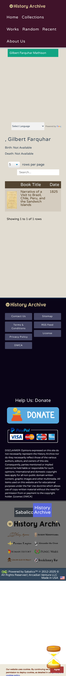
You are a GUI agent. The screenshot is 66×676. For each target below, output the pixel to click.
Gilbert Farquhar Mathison (28, 53)
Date (54, 185)
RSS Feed (47, 324)
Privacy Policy (19, 336)
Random (30, 29)
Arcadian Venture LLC (43, 575)
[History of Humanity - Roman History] (19, 551)
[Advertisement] (33, 89)
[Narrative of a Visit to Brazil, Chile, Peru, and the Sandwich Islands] (12, 200)
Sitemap (47, 316)
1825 (54, 192)
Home (12, 17)
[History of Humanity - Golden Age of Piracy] (19, 560)
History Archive (42, 510)
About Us (16, 41)
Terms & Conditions (18, 326)
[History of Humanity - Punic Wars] (46, 551)
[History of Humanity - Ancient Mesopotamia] (46, 534)
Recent (49, 29)
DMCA (18, 345)
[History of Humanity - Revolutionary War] (46, 560)
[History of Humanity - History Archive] (33, 524)
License (47, 333)
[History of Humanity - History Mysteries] (19, 534)
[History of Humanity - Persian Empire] (19, 543)
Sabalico (24, 512)
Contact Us (18, 316)
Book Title (31, 185)
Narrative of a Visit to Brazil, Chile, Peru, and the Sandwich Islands (33, 198)
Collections (33, 17)
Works (13, 29)
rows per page (32, 164)
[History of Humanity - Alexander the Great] (46, 543)
